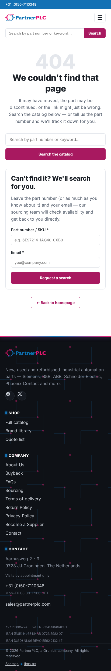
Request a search (55, 277)
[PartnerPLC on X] (21, 395)
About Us (14, 464)
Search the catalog (56, 154)
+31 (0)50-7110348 (20, 4)
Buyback (14, 473)
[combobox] (44, 33)
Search (94, 33)
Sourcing (14, 490)
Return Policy (18, 507)
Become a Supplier (24, 524)
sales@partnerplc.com (28, 604)
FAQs (10, 481)
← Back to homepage (55, 302)
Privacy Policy (19, 515)
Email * (17, 252)
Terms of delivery (23, 498)
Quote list (15, 439)
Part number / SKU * (30, 229)
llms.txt (30, 664)
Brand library (18, 430)
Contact (13, 533)
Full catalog (17, 422)
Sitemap (12, 664)
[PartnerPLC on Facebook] (10, 395)
